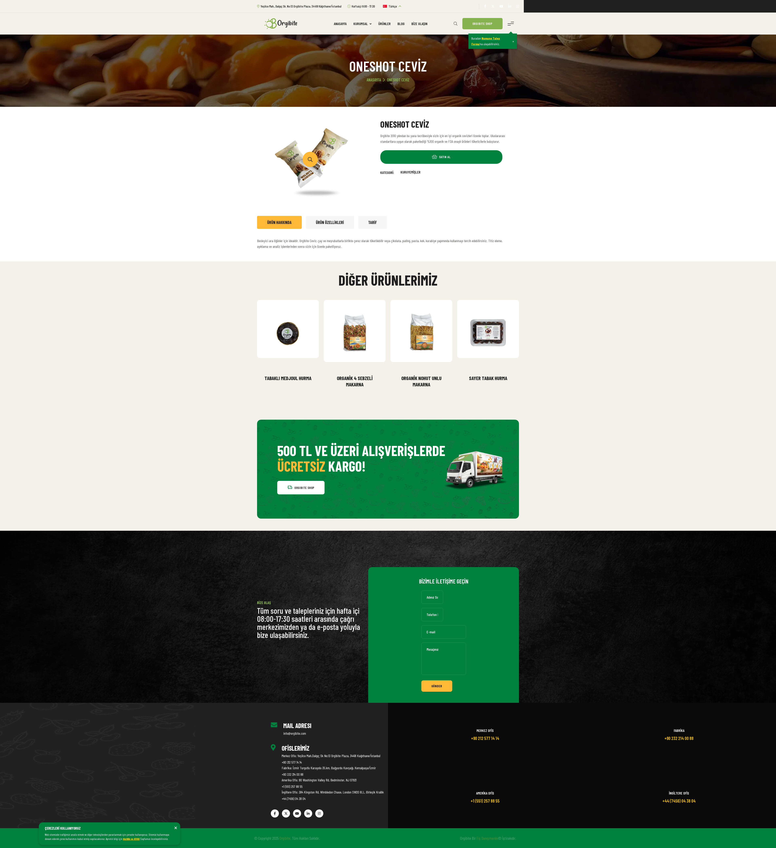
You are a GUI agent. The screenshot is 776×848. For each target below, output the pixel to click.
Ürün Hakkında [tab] (279, 222)
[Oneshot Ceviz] (310, 159)
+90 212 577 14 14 (292, 762)
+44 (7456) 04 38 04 (294, 798)
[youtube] (501, 6)
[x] (492, 6)
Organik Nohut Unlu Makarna (421, 381)
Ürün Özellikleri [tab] (330, 222)
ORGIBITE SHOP (482, 23)
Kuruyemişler (411, 172)
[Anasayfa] (282, 23)
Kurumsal (361, 23)
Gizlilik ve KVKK (131, 839)
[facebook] (485, 6)
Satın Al (290, 367)
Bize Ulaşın (419, 23)
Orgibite (287, 838)
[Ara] (455, 23)
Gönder (436, 686)
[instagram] (517, 6)
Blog (401, 23)
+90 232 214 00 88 (292, 774)
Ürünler (384, 23)
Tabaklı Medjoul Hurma (288, 378)
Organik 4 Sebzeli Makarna (355, 381)
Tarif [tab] (372, 222)
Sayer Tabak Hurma (488, 378)
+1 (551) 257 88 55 (292, 786)
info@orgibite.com (294, 733)
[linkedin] (509, 6)
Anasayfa (340, 23)
